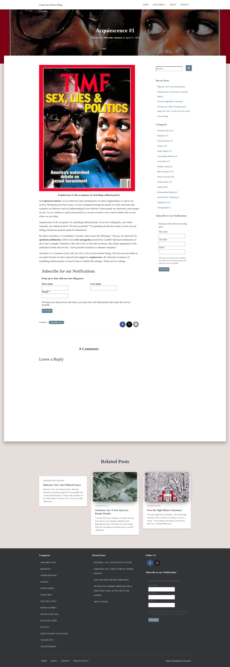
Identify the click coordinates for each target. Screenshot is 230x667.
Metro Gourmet (163, 172)
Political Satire (163, 182)
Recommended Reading (166, 192)
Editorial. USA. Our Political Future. (171, 87)
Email (46, 291)
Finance (160, 146)
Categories (159, 5)
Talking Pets (162, 202)
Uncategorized (162, 208)
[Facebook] (150, 563)
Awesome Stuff (56, 322)
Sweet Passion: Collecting (167, 197)
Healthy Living (163, 167)
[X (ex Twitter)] (157, 563)
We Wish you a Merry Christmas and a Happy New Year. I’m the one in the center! (113, 590)
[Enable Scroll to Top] (224, 661)
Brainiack (161, 136)
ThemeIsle (187, 661)
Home (146, 5)
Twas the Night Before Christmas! (170, 102)
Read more (48, 501)
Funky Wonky (162, 151)
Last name (95, 283)
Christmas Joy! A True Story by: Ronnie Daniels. (113, 571)
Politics (160, 187)
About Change (162, 116)
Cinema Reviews (163, 141)
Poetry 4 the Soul (164, 177)
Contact (184, 5)
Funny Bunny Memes (165, 156)
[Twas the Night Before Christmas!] (167, 487)
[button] (165, 5)
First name (47, 283)
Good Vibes (161, 161)
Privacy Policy (81, 661)
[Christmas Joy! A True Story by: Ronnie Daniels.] (115, 487)
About (173, 5)
